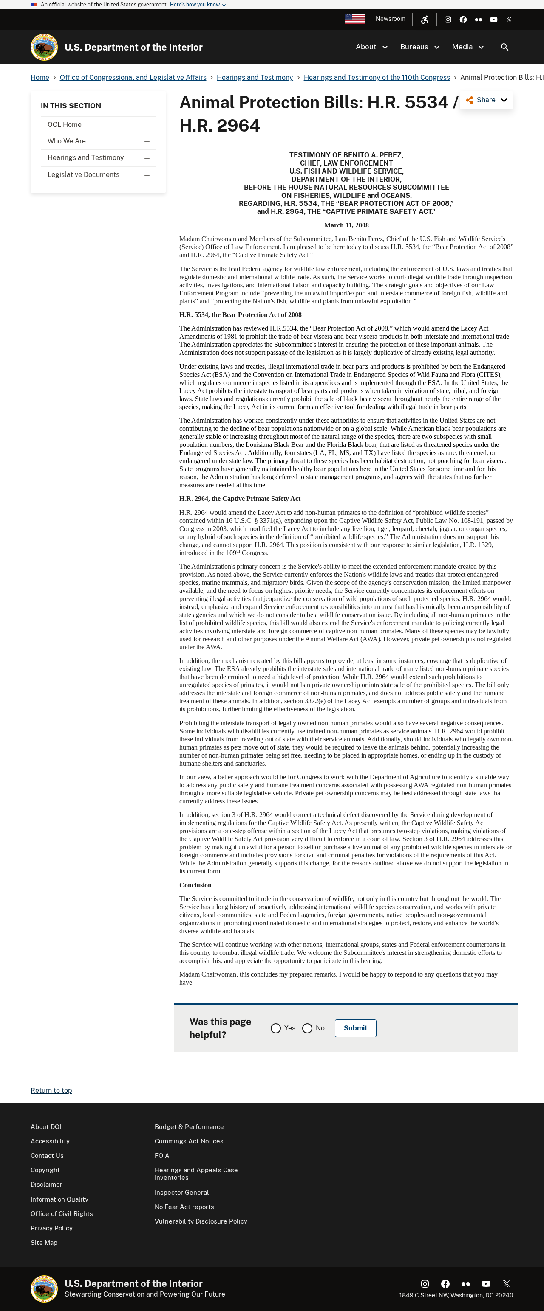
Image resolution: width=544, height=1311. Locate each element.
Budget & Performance (189, 1126)
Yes (289, 1028)
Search (504, 47)
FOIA (162, 1155)
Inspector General (182, 1192)
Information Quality (59, 1199)
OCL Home (65, 125)
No (320, 1028)
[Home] (44, 47)
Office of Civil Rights (62, 1213)
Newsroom (390, 19)
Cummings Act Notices (189, 1141)
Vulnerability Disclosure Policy (201, 1221)
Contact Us (47, 1155)
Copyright (45, 1169)
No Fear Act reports (184, 1206)
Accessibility (50, 1141)
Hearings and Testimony (86, 158)
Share (486, 100)
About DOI (46, 1126)
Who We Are (67, 141)
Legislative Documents (83, 175)
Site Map (44, 1242)
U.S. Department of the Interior (134, 47)
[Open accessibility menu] (424, 19)
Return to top (51, 1090)
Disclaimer (46, 1184)
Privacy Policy (52, 1228)
